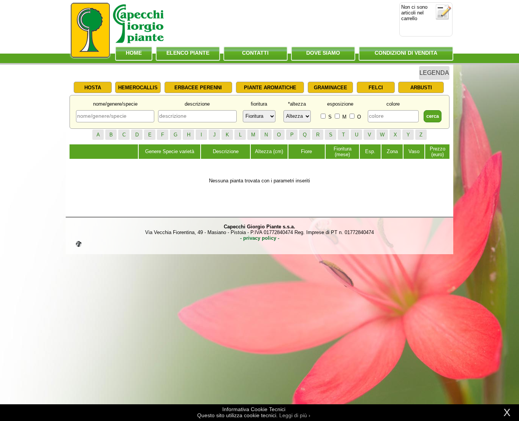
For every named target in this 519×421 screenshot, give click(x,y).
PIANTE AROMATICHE (270, 87)
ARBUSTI (421, 87)
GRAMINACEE (330, 87)
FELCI (376, 87)
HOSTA (92, 87)
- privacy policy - (259, 238)
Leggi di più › (294, 415)
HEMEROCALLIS (138, 87)
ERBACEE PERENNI (198, 87)
